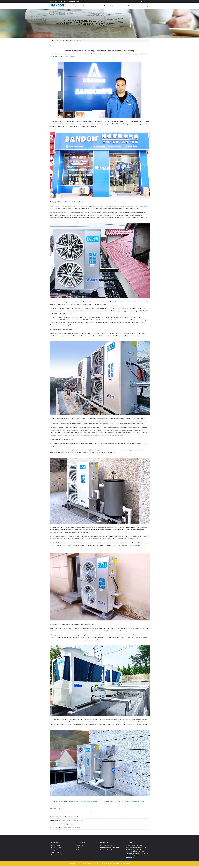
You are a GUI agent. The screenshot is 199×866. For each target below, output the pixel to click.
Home (74, 6)
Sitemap (128, 863)
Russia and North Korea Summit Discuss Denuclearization (65, 827)
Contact (128, 6)
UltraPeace (79, 850)
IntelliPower (79, 847)
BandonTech (79, 845)
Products (103, 6)
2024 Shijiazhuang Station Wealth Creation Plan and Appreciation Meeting (126, 801)
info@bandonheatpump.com (60, 1)
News (120, 6)
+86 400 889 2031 (76, 1)
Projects (112, 6)
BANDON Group (55, 845)
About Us (55, 842)
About (82, 6)
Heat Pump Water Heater (107, 850)
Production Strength (56, 847)
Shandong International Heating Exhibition (62, 824)
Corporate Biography (57, 855)
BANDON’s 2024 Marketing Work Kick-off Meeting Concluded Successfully (78, 801)
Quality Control (55, 850)
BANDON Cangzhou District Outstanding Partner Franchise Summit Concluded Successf (73, 813)
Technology (92, 6)
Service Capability (56, 852)
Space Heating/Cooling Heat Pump (109, 847)
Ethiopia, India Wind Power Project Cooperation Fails (64, 816)
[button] (84, 6)
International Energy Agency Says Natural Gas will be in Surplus (67, 820)
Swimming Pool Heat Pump (107, 845)
